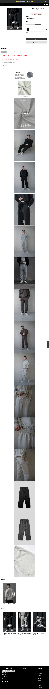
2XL (39, 23)
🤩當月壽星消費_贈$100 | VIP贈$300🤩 (24, 1)
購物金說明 (40, 683)
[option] (14, 19)
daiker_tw (5, 676)
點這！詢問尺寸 (5, 672)
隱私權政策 (40, 678)
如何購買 (40, 687)
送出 (13, 670)
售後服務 (40, 673)
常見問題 (40, 685)
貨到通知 (37, 39)
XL (36, 23)
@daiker (4, 678)
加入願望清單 (37, 42)
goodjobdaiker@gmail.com (8, 679)
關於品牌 (24, 670)
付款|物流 (40, 670)
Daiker (4, 674)
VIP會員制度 (40, 680)
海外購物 (40, 675)
